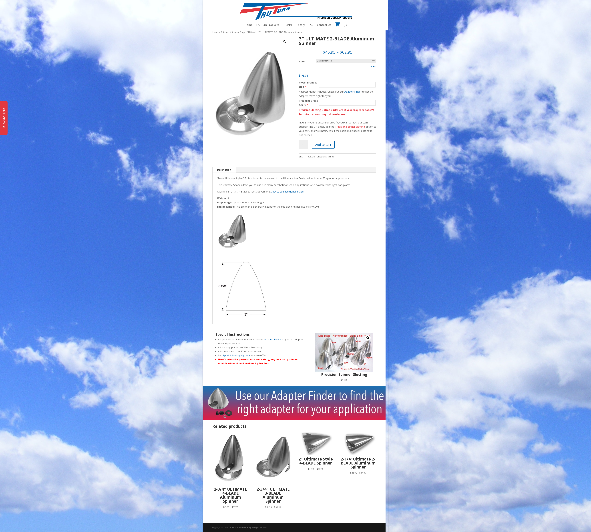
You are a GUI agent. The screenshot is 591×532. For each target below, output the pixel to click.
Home (248, 25)
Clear (373, 66)
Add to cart (323, 145)
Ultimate (252, 32)
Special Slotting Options (236, 355)
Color (302, 61)
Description (224, 169)
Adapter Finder (353, 91)
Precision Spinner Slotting (350, 126)
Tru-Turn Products (267, 25)
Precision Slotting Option (314, 110)
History (300, 25)
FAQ (311, 25)
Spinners (225, 32)
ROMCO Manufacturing (240, 527)
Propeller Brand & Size (308, 103)
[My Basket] (337, 26)
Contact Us (324, 25)
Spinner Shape (238, 32)
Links (288, 25)
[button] (284, 41)
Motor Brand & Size (308, 84)
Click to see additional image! (287, 191)
